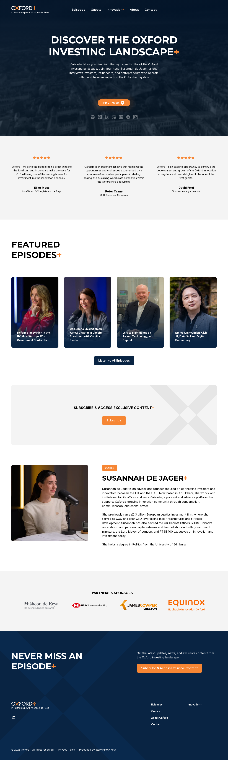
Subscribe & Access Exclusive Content (169, 668)
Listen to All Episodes (114, 360)
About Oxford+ (160, 717)
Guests (96, 9)
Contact (151, 9)
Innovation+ (194, 704)
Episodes (78, 9)
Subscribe (114, 420)
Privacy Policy (66, 749)
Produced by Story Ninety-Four (97, 749)
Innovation (115, 9)
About (134, 9)
